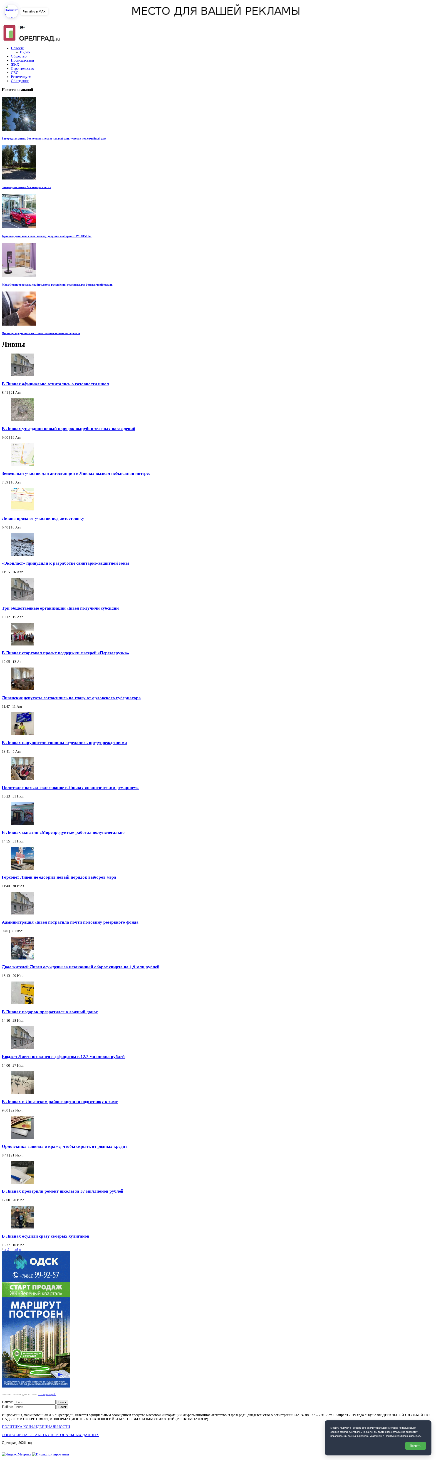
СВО (15, 73)
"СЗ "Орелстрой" (47, 1394)
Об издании (20, 81)
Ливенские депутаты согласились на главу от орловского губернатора (71, 697)
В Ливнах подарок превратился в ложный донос (50, 1011)
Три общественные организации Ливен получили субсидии (60, 608)
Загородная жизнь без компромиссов (26, 187)
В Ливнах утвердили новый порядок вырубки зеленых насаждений (68, 428)
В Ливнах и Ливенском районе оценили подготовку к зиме (60, 1101)
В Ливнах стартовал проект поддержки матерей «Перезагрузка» (65, 652)
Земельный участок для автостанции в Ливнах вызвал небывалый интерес (76, 473)
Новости (17, 48)
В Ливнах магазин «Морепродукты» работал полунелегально (63, 832)
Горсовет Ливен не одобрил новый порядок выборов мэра (59, 877)
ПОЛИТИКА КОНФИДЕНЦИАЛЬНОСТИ (36, 1427)
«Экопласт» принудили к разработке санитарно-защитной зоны (65, 563)
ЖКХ (15, 64)
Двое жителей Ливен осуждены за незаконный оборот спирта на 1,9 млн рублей (80, 966)
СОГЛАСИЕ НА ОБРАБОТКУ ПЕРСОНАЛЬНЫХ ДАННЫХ (50, 1435)
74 (16, 1249)
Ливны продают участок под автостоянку (43, 518)
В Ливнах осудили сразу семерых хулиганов (45, 1236)
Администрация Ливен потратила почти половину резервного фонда (70, 922)
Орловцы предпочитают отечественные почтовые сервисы (41, 333)
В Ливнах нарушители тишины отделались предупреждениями (64, 742)
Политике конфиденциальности (403, 1436)
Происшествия (22, 60)
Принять (415, 1446)
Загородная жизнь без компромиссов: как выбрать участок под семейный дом (54, 138)
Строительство (22, 68)
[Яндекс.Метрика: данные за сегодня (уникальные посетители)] (16, 1454)
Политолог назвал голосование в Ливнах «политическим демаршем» (70, 787)
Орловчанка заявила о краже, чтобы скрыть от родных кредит (64, 1146)
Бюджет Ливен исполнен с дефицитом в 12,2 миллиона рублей (63, 1056)
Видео (25, 52)
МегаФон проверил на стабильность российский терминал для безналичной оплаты (57, 284)
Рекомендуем (21, 77)
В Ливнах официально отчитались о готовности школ (55, 383)
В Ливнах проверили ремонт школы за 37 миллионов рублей (62, 1191)
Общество (19, 56)
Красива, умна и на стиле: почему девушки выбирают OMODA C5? (47, 236)
